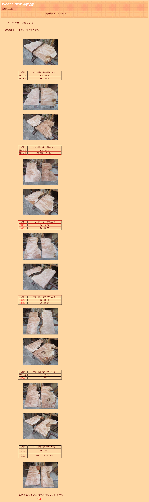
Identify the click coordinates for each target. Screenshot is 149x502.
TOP (39, 499)
